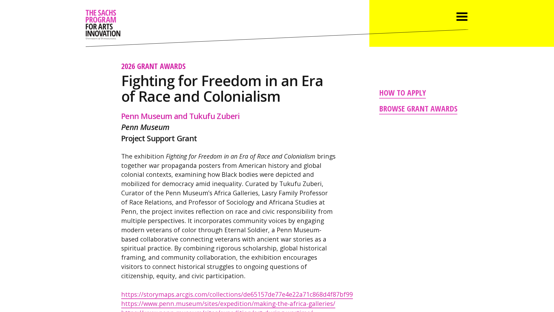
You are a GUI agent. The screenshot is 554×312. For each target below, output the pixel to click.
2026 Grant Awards (153, 66)
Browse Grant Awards (418, 108)
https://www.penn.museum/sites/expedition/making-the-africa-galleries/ (228, 303)
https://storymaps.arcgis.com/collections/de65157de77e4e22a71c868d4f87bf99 (237, 294)
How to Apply (402, 92)
